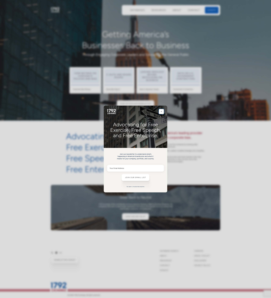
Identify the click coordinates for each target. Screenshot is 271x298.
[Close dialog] (161, 111)
